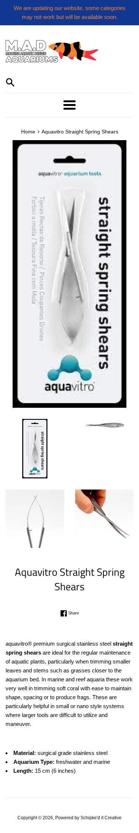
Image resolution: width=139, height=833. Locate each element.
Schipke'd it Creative (101, 817)
